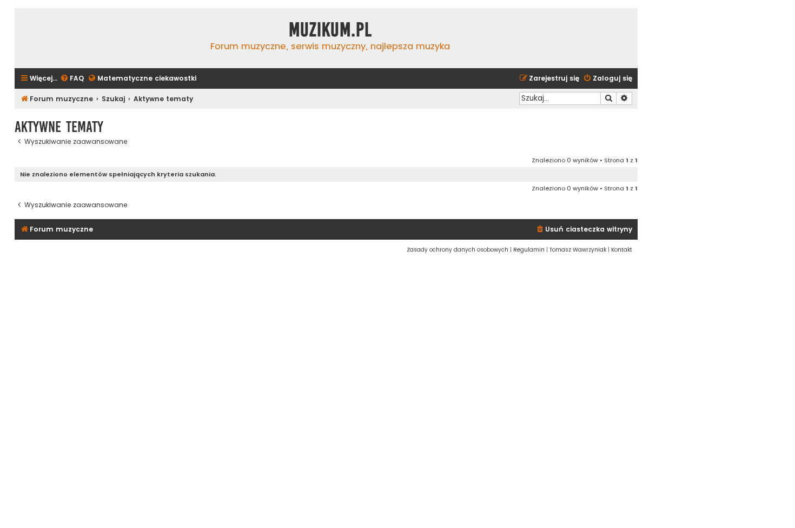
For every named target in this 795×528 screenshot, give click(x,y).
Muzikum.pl (330, 30)
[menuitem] (72, 78)
